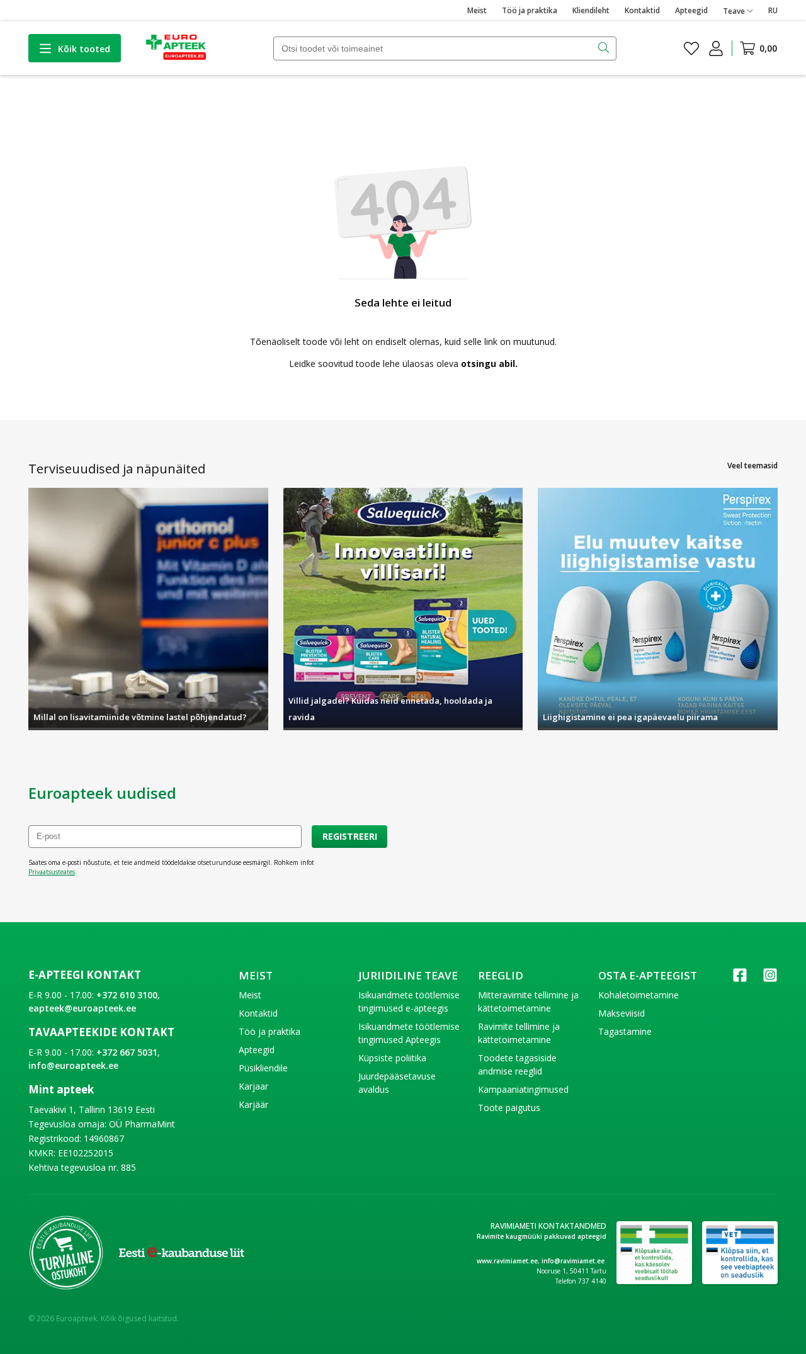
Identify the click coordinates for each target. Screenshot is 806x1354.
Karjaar (253, 1086)
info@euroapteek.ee (73, 1065)
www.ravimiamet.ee (507, 1260)
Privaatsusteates (51, 871)
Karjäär (253, 1104)
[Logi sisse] (716, 48)
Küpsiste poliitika (392, 1058)
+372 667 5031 (126, 1052)
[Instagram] (770, 979)
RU (773, 10)
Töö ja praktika (529, 10)
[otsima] (604, 48)
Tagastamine (625, 1031)
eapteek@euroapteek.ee (82, 1008)
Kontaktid (642, 10)
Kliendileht (591, 10)
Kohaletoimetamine (638, 995)
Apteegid (691, 10)
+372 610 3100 (126, 995)
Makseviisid (621, 1013)
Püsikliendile (263, 1068)
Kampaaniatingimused (523, 1089)
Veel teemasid (752, 465)
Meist (477, 10)
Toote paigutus (509, 1108)
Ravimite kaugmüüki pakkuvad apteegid (541, 1236)
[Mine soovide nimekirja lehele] (691, 48)
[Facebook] (739, 979)
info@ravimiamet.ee (573, 1260)
